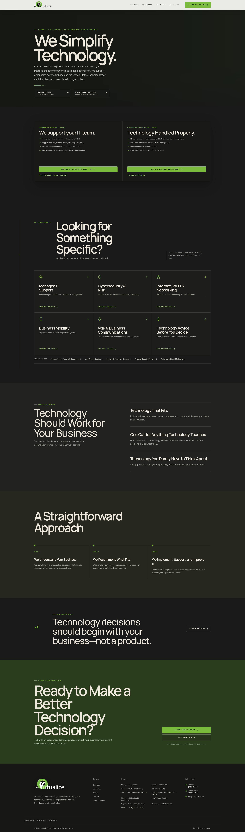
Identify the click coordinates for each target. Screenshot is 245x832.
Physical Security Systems (145, 359)
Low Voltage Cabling (93, 359)
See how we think (197, 629)
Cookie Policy (52, 820)
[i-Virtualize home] (43, 4)
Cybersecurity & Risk (160, 785)
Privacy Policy (29, 820)
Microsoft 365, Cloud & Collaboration (65, 359)
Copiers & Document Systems (118, 359)
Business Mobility (158, 788)
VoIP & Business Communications (134, 792)
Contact (96, 797)
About (173, 5)
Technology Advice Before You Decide (164, 793)
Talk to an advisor (196, 5)
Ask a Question (185, 737)
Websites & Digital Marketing (172, 359)
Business (134, 5)
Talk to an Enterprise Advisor (53, 175)
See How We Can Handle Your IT (165, 169)
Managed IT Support (129, 785)
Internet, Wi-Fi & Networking (132, 788)
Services (160, 5)
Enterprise (147, 5)
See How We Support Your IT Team (76, 169)
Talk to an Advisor (136, 175)
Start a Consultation (184, 730)
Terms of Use (40, 820)
